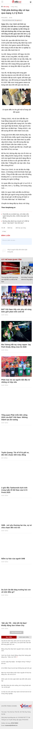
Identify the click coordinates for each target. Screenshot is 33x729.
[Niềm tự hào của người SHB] (16, 545)
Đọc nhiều (9, 637)
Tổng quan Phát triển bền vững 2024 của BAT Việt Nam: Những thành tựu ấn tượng (14, 417)
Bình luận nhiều (24, 637)
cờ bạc (4, 231)
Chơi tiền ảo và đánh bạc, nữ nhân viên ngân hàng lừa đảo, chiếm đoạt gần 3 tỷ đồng (16, 216)
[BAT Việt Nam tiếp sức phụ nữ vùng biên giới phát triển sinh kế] (16, 296)
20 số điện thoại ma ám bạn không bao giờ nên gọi (16, 668)
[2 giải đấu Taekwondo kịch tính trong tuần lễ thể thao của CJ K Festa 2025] (16, 474)
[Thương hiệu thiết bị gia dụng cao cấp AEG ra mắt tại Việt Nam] (10, 268)
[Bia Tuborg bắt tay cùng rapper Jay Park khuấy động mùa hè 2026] (16, 331)
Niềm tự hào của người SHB (13, 559)
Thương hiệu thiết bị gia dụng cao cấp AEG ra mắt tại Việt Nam (9, 279)
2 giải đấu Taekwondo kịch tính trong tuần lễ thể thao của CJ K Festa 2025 (14, 490)
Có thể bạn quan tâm (11, 259)
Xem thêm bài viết (16, 632)
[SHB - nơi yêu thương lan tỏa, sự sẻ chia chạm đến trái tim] (16, 512)
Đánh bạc (10, 227)
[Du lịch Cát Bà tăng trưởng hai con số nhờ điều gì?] (16, 576)
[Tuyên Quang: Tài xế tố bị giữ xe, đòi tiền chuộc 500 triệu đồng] (16, 439)
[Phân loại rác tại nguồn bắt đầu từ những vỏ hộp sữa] (16, 366)
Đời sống (6, 6)
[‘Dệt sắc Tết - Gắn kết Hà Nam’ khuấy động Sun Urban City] (16, 609)
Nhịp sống (14, 6)
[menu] (2, 2)
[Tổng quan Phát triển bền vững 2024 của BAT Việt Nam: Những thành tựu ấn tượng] (16, 401)
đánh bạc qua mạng (21, 227)
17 (16, 657)
